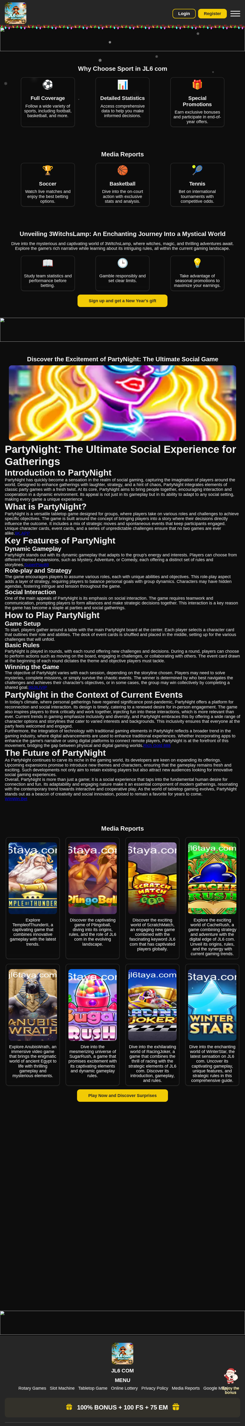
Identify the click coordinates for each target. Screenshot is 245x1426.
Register (212, 13)
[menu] (234, 13)
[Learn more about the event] (122, 49)
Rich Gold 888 (157, 745)
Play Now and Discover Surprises (122, 1095)
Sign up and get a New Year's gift (122, 300)
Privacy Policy (154, 1388)
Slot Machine (62, 1388)
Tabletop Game (92, 1388)
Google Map (215, 1388)
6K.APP (22, 533)
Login (184, 13)
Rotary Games (32, 1388)
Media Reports (186, 1388)
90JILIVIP (37, 687)
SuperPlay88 (36, 564)
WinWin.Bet (16, 798)
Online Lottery (124, 1388)
